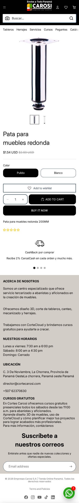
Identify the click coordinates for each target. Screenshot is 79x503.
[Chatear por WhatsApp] (69, 493)
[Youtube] (39, 497)
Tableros (8, 29)
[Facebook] (26, 497)
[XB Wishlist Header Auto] (66, 7)
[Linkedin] (53, 497)
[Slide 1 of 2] (34, 119)
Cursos (48, 29)
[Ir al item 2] (38, 268)
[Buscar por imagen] (7, 18)
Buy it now (39, 210)
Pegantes (61, 29)
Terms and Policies (39, 488)
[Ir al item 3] (41, 268)
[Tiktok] (46, 497)
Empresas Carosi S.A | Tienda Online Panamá (38, 478)
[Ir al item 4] (45, 268)
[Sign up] (70, 466)
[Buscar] (71, 18)
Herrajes (21, 29)
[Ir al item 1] (34, 268)
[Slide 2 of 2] (44, 119)
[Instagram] (32, 497)
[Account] (57, 7)
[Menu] (4, 7)
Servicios (35, 29)
